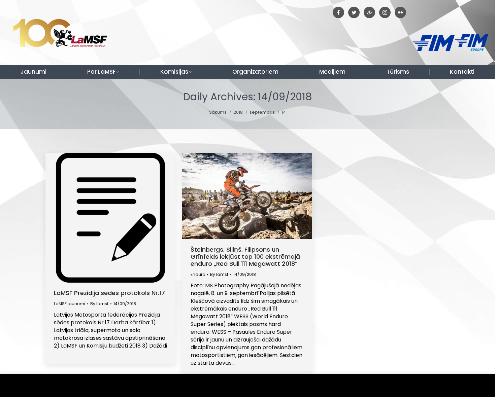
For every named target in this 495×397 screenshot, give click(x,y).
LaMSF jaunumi (69, 303)
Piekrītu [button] (475, 385)
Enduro (198, 274)
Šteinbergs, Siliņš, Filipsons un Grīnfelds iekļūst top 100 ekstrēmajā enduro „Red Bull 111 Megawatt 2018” (245, 256)
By (99, 303)
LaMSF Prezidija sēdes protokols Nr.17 (109, 293)
